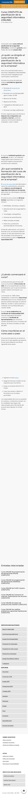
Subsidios (5, 696)
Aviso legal (6, 761)
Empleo (4, 706)
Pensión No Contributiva (9, 654)
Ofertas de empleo (9, 776)
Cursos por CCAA (7, 676)
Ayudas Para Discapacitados (10, 639)
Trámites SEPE (6, 691)
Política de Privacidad (9, 758)
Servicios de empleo (7, 725)
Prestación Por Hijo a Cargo (10, 649)
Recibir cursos (19, 2)
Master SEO (7, 784)
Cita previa (5, 672)
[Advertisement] (14, 30)
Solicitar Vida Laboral (9, 780)
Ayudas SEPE (5, 681)
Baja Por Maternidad (8, 629)
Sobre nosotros (7, 740)
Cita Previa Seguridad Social (10, 634)
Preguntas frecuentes (9, 742)
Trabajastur (5, 663)
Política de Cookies (8, 756)
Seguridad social (6, 721)
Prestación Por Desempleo (9, 644)
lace (17, 378)
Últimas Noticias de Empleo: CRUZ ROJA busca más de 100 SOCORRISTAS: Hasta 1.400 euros (14, 6)
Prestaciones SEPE (7, 686)
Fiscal (3, 711)
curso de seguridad (9, 184)
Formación (5, 716)
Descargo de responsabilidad (11, 763)
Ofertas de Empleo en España (11, 745)
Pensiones (5, 701)
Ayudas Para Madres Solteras (10, 658)
